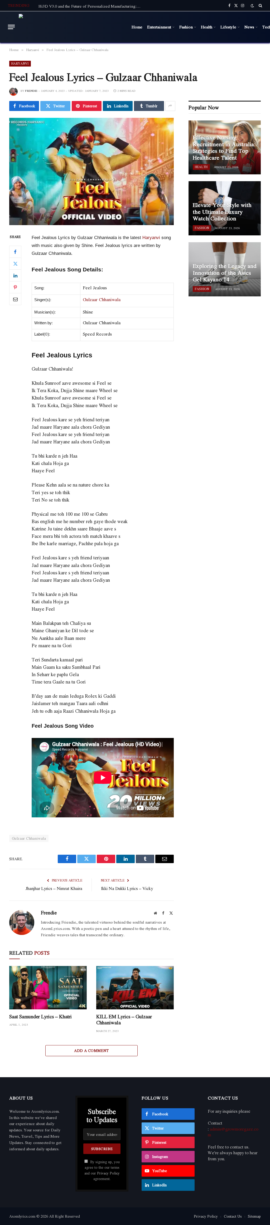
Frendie (31, 91)
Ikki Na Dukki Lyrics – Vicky (127, 888)
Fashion (186, 27)
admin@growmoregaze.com (233, 1132)
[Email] (15, 299)
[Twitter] (15, 263)
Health (206, 27)
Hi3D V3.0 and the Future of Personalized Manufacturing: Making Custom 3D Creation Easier (91, 6)
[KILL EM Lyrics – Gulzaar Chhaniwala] (135, 987)
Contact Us (233, 1216)
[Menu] (11, 27)
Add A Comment (91, 1050)
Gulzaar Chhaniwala (101, 299)
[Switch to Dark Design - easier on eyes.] (252, 6)
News (249, 27)
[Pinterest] (15, 287)
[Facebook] (15, 252)
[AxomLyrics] (72, 27)
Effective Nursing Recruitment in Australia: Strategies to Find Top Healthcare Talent (224, 147)
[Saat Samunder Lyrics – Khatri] (48, 987)
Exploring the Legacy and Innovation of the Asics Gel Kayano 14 (225, 273)
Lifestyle (228, 27)
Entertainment (159, 27)
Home (137, 27)
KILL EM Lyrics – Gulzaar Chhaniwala (124, 1020)
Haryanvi (20, 63)
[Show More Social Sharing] (170, 106)
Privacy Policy (108, 1173)
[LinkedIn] (15, 275)
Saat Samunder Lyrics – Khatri (40, 1017)
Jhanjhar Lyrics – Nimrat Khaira (53, 888)
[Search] (260, 5)
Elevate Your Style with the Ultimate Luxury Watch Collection (222, 212)
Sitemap (254, 1216)
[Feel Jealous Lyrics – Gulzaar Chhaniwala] (91, 171)
